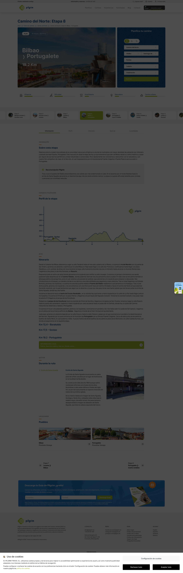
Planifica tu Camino (179, 284)
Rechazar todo (136, 567)
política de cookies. (23, 568)
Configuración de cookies (151, 559)
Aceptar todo (166, 567)
